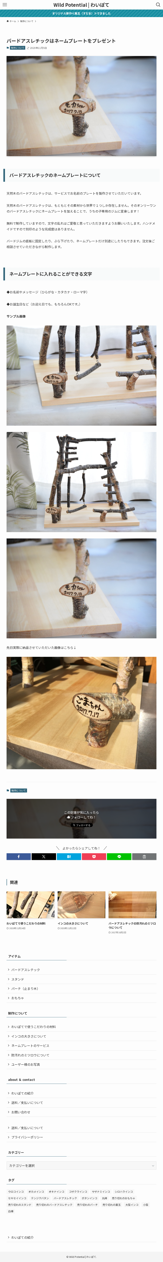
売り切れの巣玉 (112, 1205)
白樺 (10, 1211)
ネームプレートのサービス (30, 1045)
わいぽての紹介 (22, 1093)
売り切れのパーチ (87, 1205)
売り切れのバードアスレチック (54, 1205)
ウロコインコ (16, 1191)
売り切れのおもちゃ (123, 1198)
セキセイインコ (17, 1198)
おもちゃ (17, 997)
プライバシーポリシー (27, 1137)
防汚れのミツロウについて (30, 1055)
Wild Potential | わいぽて (81, 4)
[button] (19, 856)
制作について (17, 47)
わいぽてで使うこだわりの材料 (33, 1026)
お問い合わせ (20, 1112)
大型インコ (131, 1205)
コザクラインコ (78, 1191)
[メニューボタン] (5, 5)
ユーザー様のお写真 (25, 1064)
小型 (145, 1205)
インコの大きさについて (28, 1036)
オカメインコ (36, 1191)
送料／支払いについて (27, 1102)
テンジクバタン (40, 1198)
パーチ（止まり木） (25, 988)
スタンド (17, 979)
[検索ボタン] (158, 5)
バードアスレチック (25, 969)
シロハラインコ (124, 1191)
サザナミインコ (101, 1191)
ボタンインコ (89, 1198)
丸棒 (104, 1198)
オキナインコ (56, 1191)
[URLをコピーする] (144, 856)
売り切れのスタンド (19, 1205)
